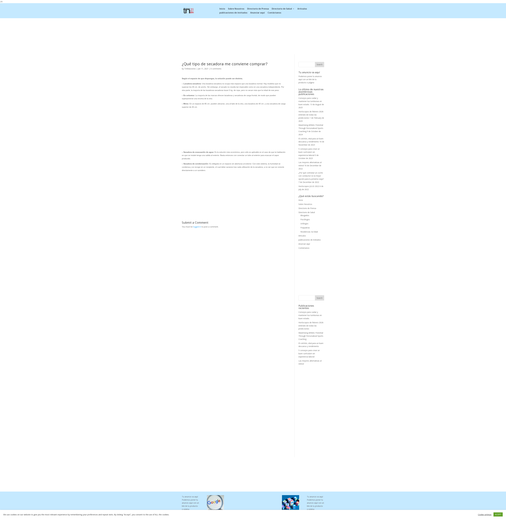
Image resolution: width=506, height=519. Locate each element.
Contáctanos (274, 13)
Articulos (302, 9)
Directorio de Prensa (258, 9)
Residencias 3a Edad (309, 231)
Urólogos (304, 223)
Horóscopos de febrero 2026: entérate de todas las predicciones (311, 114)
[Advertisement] (253, 35)
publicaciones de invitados (233, 13)
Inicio (222, 9)
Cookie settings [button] (485, 514)
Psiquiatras (305, 227)
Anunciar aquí (257, 13)
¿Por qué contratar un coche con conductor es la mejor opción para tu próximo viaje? (311, 176)
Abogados (304, 215)
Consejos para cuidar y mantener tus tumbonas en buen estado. (310, 101)
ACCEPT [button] (498, 514)
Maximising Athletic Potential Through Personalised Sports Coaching (310, 128)
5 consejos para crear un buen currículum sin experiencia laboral (309, 152)
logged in (197, 226)
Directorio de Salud (282, 9)
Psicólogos (305, 219)
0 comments (216, 68)
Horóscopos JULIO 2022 (308, 186)
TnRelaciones (190, 68)
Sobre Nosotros (236, 9)
